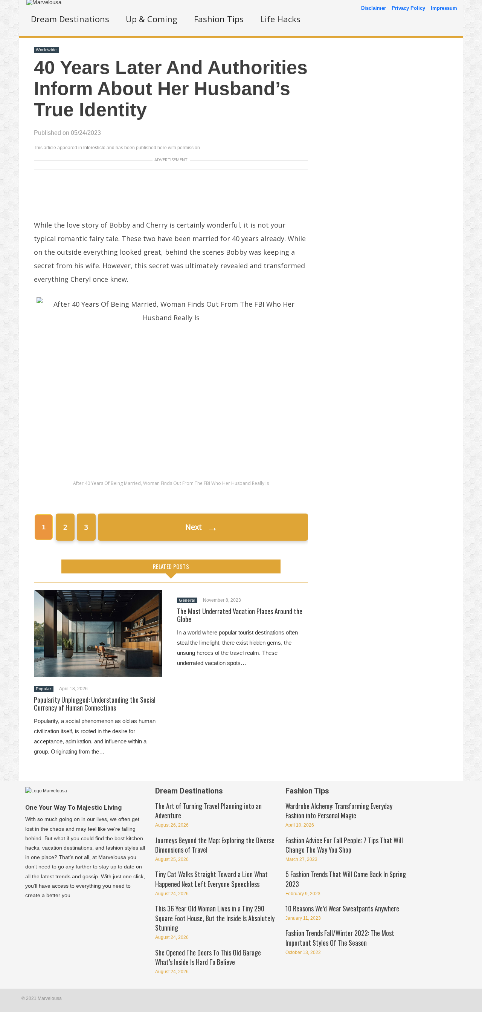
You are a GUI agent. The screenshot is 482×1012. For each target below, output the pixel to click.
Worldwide (46, 49)
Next (201, 527)
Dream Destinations (70, 19)
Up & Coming (151, 19)
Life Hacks (280, 19)
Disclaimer (373, 8)
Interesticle (94, 147)
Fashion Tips (219, 19)
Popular (44, 688)
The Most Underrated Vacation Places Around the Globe (239, 615)
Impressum (444, 8)
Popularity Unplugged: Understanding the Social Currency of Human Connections (95, 704)
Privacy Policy (408, 8)
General (187, 600)
